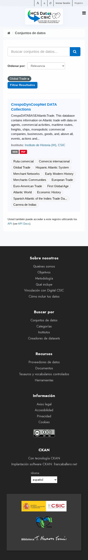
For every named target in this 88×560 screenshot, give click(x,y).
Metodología (44, 278)
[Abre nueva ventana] (44, 506)
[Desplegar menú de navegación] (84, 13)
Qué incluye (44, 284)
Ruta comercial (23, 161)
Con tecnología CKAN (44, 458)
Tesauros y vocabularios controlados (44, 374)
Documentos (44, 368)
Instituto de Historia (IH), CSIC (45, 145)
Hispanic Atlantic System (52, 167)
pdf (23, 152)
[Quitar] (28, 79)
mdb (15, 152)
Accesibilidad (44, 410)
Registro (78, 3)
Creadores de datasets (44, 338)
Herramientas (44, 380)
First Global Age (58, 186)
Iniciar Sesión (63, 3)
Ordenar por (16, 65)
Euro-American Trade (27, 186)
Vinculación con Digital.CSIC (44, 290)
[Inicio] (8, 33)
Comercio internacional (54, 161)
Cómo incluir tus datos (44, 296)
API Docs (23, 223)
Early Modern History (59, 173)
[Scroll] (81, 553)
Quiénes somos (44, 266)
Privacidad (44, 416)
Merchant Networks (26, 173)
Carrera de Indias (24, 204)
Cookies (44, 422)
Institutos (44, 332)
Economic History (49, 192)
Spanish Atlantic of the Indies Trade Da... (40, 198)
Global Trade (21, 167)
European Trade (62, 180)
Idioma (35, 473)
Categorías (44, 326)
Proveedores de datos (44, 362)
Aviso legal (44, 404)
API (10, 223)
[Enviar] (75, 51)
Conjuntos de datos (30, 33)
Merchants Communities (29, 180)
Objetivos (44, 272)
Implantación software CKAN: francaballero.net (44, 464)
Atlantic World (22, 192)
